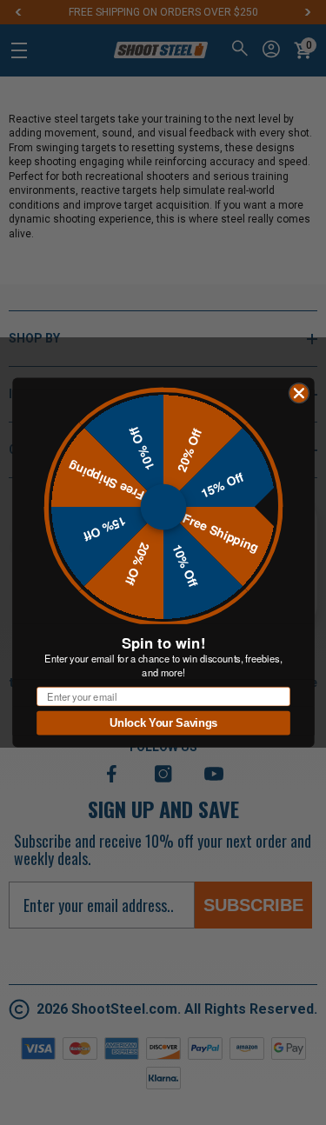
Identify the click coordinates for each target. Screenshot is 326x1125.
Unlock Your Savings (162, 723)
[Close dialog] (298, 393)
